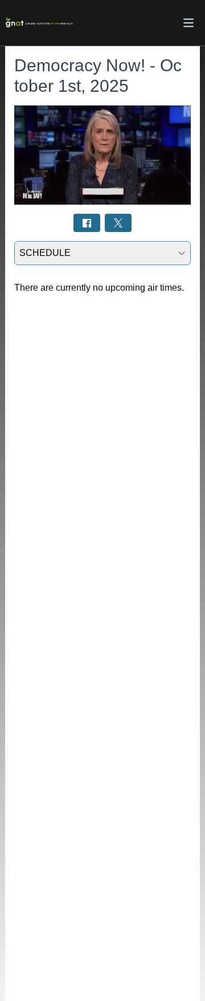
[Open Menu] (188, 22)
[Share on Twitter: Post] (118, 222)
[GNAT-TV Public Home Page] (39, 23)
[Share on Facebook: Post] (86, 222)
